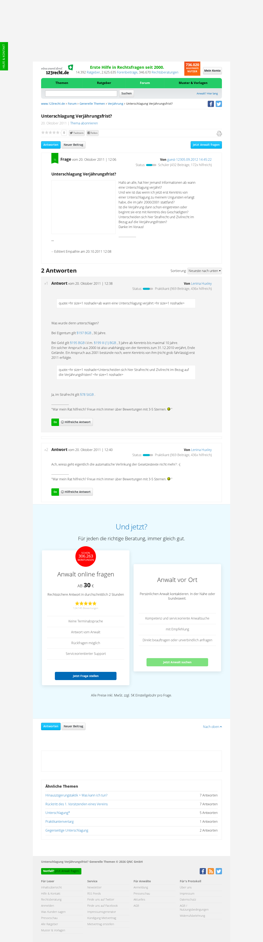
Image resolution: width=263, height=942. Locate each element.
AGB (136, 905)
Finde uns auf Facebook (102, 905)
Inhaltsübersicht (51, 887)
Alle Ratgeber (49, 924)
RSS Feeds (94, 893)
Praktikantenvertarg (59, 821)
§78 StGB (87, 394)
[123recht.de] (57, 69)
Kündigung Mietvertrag (101, 918)
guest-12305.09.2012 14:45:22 (189, 159)
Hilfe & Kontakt (3, 56)
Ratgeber (93, 72)
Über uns (186, 887)
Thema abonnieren (84, 123)
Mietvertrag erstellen (100, 924)
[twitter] (219, 104)
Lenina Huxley (201, 283)
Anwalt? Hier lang (207, 93)
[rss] (211, 871)
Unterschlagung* (57, 813)
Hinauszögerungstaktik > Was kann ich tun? (76, 795)
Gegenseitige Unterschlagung (66, 830)
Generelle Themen (92, 103)
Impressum (187, 893)
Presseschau (49, 918)
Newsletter (94, 887)
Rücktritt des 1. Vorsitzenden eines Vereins (76, 804)
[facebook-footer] (203, 871)
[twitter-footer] (219, 871)
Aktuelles (139, 899)
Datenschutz (188, 899)
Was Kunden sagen (53, 912)
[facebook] (211, 104)
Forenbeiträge (127, 72)
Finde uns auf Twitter (100, 899)
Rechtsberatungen (165, 72)
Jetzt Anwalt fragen (206, 144)
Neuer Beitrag (73, 144)
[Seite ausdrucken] (219, 134)
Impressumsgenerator (101, 912)
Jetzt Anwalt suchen (177, 662)
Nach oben (211, 727)
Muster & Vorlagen (193, 83)
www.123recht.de (53, 103)
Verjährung (115, 103)
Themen (61, 83)
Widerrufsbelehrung (192, 915)
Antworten (50, 144)
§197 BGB (84, 333)
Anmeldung (141, 887)
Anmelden (47, 905)
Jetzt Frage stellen (86, 676)
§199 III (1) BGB (105, 343)
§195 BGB (77, 343)
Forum (145, 83)
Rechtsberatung (51, 899)
